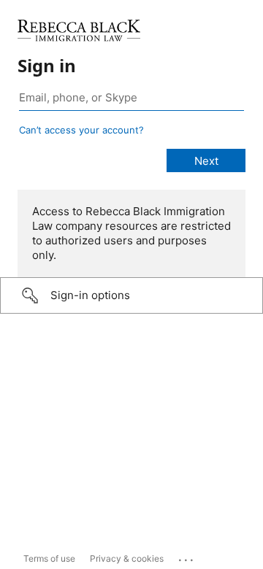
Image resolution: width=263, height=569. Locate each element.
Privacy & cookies (127, 558)
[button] (131, 295)
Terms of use (49, 558)
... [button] (187, 556)
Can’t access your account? (81, 130)
